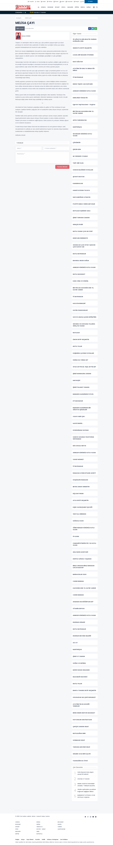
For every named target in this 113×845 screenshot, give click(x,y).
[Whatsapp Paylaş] (95, 28)
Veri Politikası (64, 839)
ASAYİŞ (59, 824)
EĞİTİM (77, 7)
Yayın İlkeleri (29, 839)
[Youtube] (93, 816)
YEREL (38, 831)
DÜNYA (83, 7)
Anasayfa (18, 18)
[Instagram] (90, 816)
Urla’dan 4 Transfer (38, 12)
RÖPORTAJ (39, 834)
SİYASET (57, 7)
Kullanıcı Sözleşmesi (52, 839)
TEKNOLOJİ (39, 826)
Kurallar (37, 839)
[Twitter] (85, 816)
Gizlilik (43, 839)
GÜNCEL (43, 7)
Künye (23, 839)
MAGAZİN (70, 7)
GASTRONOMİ (61, 829)
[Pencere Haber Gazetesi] (23, 7)
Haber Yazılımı (46, 816)
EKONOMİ (50, 7)
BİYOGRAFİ (60, 822)
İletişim (17, 839)
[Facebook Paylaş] (89, 28)
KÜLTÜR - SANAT (41, 829)
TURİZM (60, 826)
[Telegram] (96, 816)
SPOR (63, 7)
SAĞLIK (89, 7)
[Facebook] (88, 816)
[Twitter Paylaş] (92, 28)
